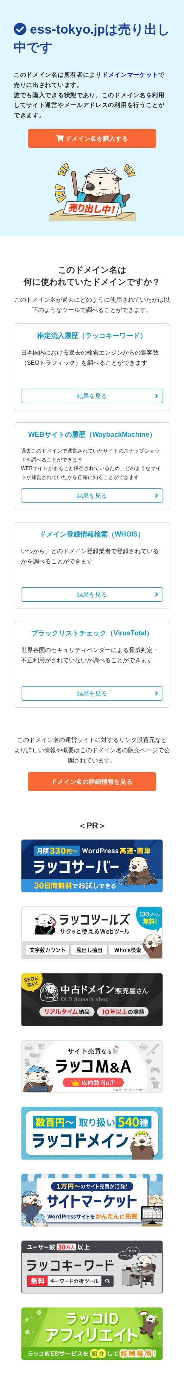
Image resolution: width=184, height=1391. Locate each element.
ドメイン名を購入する (96, 138)
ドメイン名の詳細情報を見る (92, 781)
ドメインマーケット (130, 74)
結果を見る (92, 395)
